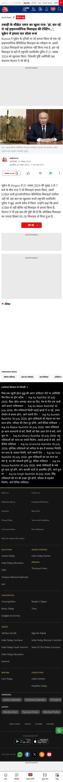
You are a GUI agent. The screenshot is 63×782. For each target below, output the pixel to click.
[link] (61, 3)
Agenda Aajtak (39, 633)
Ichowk (38, 724)
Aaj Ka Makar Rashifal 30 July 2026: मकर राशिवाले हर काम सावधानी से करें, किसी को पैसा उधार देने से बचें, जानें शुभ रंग (31, 431)
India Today (47, 3)
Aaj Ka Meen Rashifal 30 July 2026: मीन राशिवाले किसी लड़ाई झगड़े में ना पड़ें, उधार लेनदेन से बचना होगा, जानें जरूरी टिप (30, 410)
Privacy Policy (6, 520)
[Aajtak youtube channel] (49, 754)
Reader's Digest (39, 601)
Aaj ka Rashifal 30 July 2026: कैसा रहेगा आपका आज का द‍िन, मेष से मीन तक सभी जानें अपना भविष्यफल (31, 402)
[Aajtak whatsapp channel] (20, 754)
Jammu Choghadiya (12, 699)
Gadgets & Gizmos (10, 615)
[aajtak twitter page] (34, 754)
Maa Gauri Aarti (10, 712)
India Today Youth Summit (14, 647)
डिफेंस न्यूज (20, 17)
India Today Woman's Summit (46, 640)
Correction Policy (8, 529)
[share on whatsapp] (59, 730)
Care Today (6, 678)
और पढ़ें (31, 225)
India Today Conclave (12, 640)
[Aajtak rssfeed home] (42, 754)
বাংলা (39, 3)
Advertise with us (8, 502)
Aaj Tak (27, 3)
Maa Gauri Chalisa (51, 712)
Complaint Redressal (40, 502)
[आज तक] (5, 9)
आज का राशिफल (27, 377)
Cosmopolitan (8, 601)
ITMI (3, 569)
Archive (50, 724)
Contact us (36, 493)
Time (34, 608)
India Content (38, 678)
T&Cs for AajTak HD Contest (12, 538)
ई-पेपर (34, 3)
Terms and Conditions (40, 520)
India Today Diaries (41, 555)
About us (5, 493)
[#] (50, 174)
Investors (5, 511)
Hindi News (6, 17)
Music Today (7, 608)
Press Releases (38, 529)
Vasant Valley (8, 555)
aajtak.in (14, 158)
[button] (57, 777)
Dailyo (28, 724)
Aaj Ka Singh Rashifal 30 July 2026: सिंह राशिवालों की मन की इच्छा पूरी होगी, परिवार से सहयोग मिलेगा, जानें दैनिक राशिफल (28, 478)
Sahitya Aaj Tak (8, 633)
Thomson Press (39, 568)
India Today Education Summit (12, 658)
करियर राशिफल (9, 377)
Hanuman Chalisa (30, 712)
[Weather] (33, 10)
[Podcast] (40, 9)
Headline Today (39, 685)
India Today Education (12, 562)
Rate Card (36, 511)
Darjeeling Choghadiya (35, 699)
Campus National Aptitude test (14, 581)
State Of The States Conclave (46, 647)
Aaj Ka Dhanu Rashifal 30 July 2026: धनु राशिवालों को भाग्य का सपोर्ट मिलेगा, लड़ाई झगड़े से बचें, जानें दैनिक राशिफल (30, 440)
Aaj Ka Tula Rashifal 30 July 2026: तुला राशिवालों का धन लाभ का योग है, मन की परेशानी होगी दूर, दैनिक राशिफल (30, 457)
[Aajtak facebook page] (27, 754)
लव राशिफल (44, 377)
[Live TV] (53, 10)
